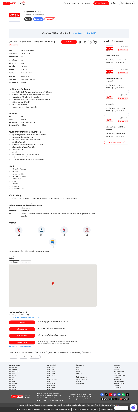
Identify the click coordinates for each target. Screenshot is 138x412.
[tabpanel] (53, 285)
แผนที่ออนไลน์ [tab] (14, 262)
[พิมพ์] (85, 42)
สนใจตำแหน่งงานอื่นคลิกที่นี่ (84, 33)
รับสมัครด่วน (123, 50)
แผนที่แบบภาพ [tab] (26, 262)
